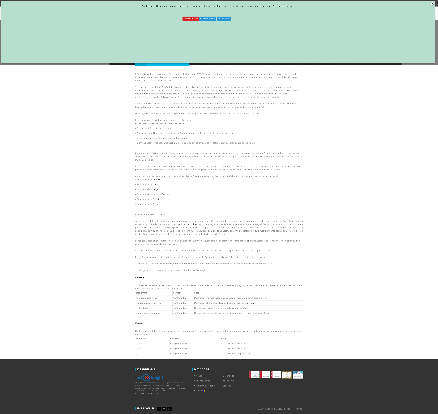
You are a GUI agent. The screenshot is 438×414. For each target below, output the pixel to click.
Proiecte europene (205, 386)
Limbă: (199, 390)
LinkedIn (169, 409)
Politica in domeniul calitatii (149, 393)
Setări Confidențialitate (242, 303)
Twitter (164, 409)
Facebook (159, 409)
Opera (156, 204)
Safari (156, 199)
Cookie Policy (224, 19)
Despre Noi (228, 376)
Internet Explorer (161, 194)
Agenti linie (228, 381)
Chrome (157, 184)
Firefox (156, 179)
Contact (227, 386)
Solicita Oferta (203, 381)
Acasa (199, 376)
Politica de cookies (187, 224)
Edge (155, 189)
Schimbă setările (207, 19)
